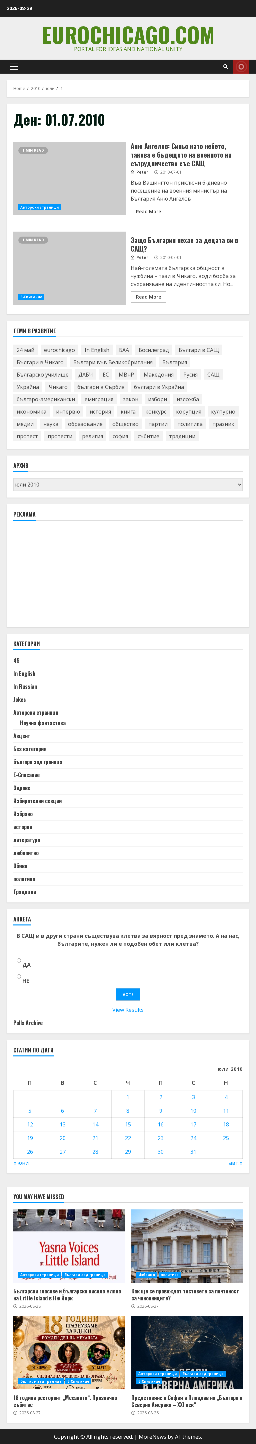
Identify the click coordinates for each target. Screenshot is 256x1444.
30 (161, 1151)
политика (190, 424)
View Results (128, 1009)
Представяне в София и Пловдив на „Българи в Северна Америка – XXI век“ (187, 1352)
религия (92, 436)
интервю (68, 411)
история (100, 411)
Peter (141, 172)
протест (27, 436)
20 (63, 1138)
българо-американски (46, 399)
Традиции (24, 892)
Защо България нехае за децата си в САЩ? (69, 268)
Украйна (28, 387)
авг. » (236, 1162)
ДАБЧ (85, 374)
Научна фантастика (43, 723)
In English (97, 350)
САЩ (213, 374)
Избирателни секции (37, 801)
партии (158, 424)
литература (26, 840)
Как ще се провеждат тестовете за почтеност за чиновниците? (187, 1246)
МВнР (126, 374)
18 (226, 1124)
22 (128, 1138)
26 (30, 1151)
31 (193, 1151)
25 (226, 1138)
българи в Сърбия (100, 387)
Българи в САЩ (199, 350)
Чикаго (58, 387)
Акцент (21, 736)
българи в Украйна (159, 387)
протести (60, 436)
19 (30, 1138)
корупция (188, 411)
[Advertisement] (63, 577)
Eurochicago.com (128, 34)
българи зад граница (37, 762)
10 (193, 1110)
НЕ (25, 980)
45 (16, 661)
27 (63, 1151)
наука (50, 424)
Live (241, 67)
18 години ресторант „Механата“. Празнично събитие (69, 1352)
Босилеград (154, 350)
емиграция (99, 399)
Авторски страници (39, 207)
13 (63, 1124)
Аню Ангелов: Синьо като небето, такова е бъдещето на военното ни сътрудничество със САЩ (69, 178)
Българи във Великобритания (113, 362)
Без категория (30, 749)
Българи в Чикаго (40, 362)
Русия (190, 374)
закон (130, 399)
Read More (148, 211)
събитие (148, 436)
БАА (124, 350)
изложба (188, 399)
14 (95, 1124)
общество (125, 424)
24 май (25, 350)
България (174, 362)
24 (193, 1138)
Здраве (21, 788)
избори (157, 399)
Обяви (20, 866)
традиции (182, 436)
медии (25, 424)
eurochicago (59, 350)
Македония (159, 374)
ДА (26, 964)
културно (223, 411)
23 (161, 1138)
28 (95, 1151)
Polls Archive (28, 1023)
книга (128, 411)
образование (85, 424)
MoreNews (152, 1436)
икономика (31, 411)
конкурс (155, 411)
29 (128, 1151)
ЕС (106, 374)
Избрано (23, 814)
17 (193, 1124)
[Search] (225, 66)
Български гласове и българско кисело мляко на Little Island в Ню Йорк (69, 1246)
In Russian (25, 687)
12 (30, 1124)
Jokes (19, 700)
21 (95, 1138)
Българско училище (43, 374)
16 (161, 1124)
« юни (21, 1162)
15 (128, 1124)
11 (226, 1110)
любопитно (26, 853)
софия (120, 436)
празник (223, 424)
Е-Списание (31, 297)
